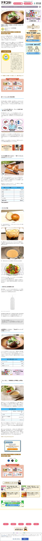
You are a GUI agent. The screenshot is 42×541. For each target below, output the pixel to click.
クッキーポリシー (4, 535)
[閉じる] (40, 535)
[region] (21, 537)
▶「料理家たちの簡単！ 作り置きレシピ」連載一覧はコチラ (12, 75)
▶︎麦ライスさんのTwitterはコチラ (7, 436)
